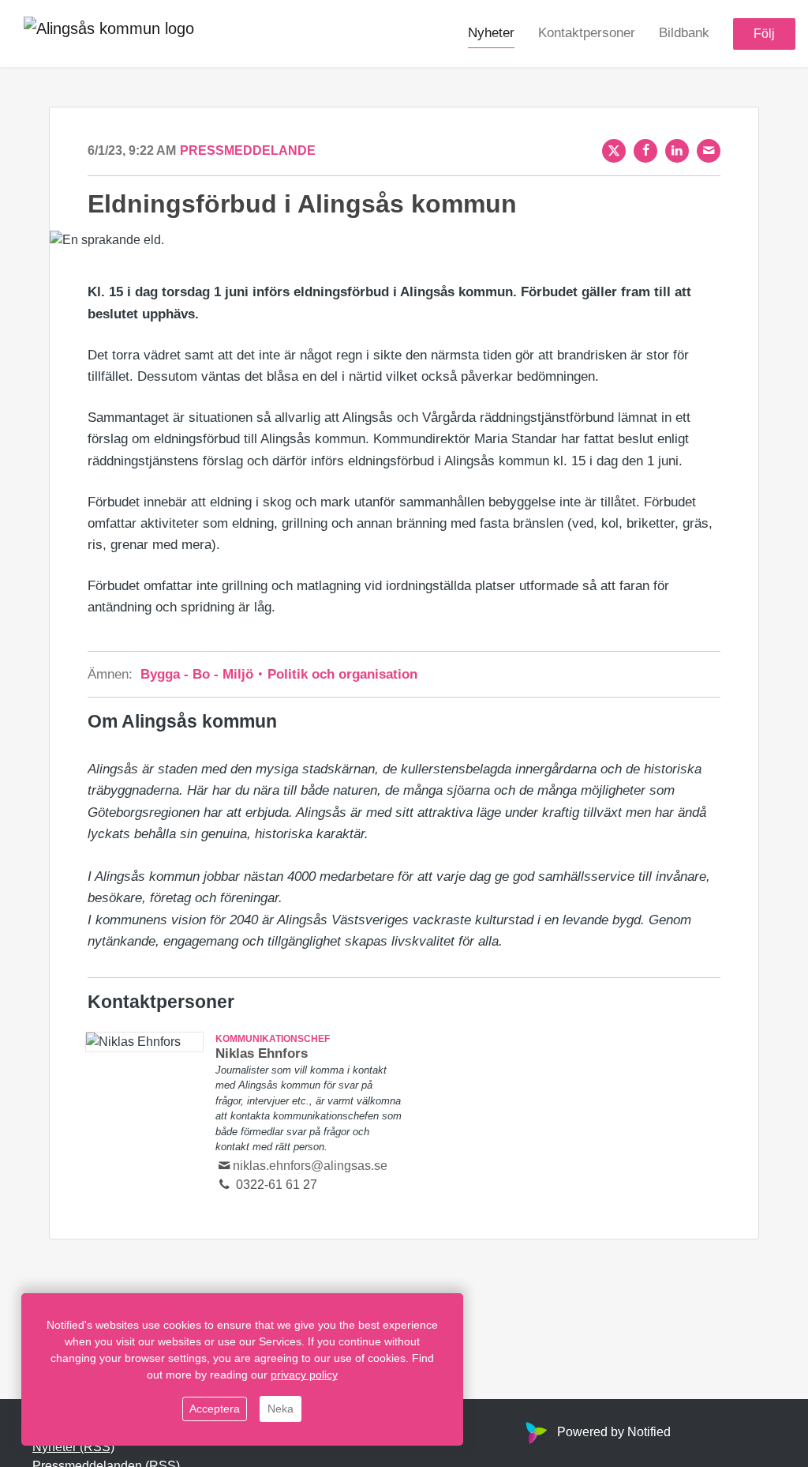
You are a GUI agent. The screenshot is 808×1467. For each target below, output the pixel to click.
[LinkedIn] (677, 151)
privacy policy (304, 1374)
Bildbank (684, 32)
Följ (764, 33)
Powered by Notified (614, 1432)
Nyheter (491, 32)
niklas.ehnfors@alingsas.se (310, 1165)
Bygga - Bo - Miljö (198, 674)
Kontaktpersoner (586, 32)
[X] (614, 151)
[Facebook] (645, 151)
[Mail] (708, 151)
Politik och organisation (340, 674)
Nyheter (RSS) (73, 1447)
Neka (280, 1408)
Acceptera (214, 1408)
